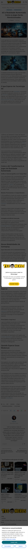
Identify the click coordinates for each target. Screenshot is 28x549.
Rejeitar (21, 546)
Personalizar (7, 546)
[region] (14, 537)
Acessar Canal (14, 284)
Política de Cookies (11, 539)
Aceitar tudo (14, 542)
